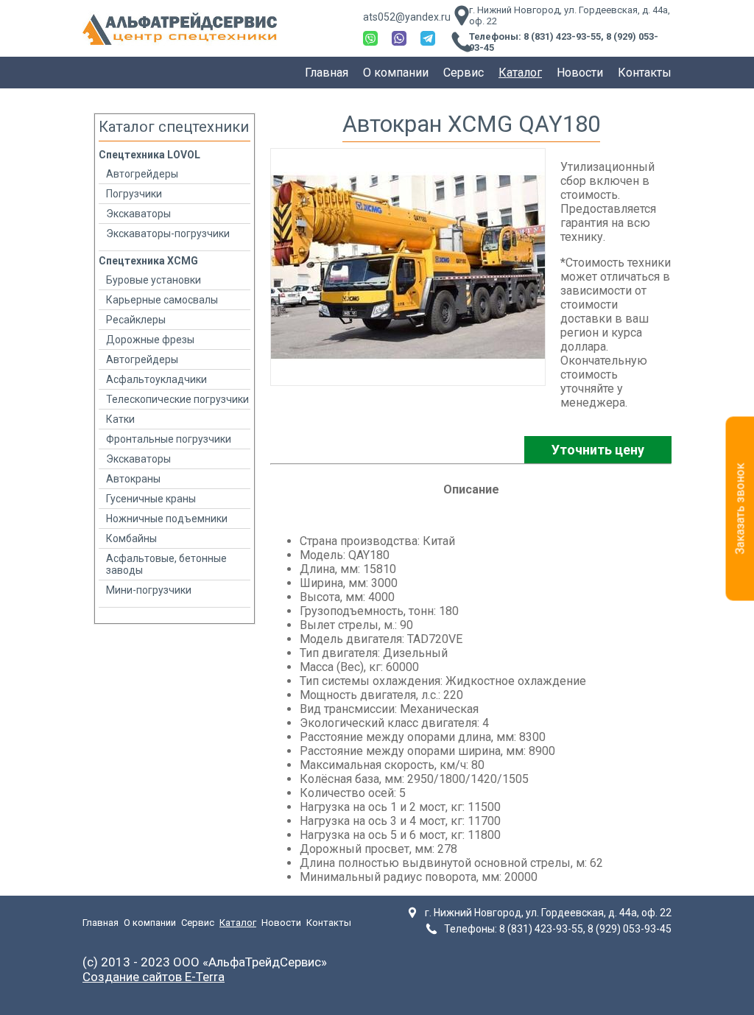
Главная (326, 73)
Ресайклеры (136, 320)
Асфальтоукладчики (156, 379)
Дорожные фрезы (150, 339)
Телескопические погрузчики (177, 399)
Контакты (645, 73)
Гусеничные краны (151, 499)
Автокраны (133, 479)
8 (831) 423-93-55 (562, 36)
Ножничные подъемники (167, 518)
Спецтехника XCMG (148, 261)
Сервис (463, 73)
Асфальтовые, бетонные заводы (166, 564)
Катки (120, 419)
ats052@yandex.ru (407, 17)
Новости (580, 73)
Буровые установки (153, 280)
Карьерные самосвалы (162, 300)
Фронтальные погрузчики (168, 439)
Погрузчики (134, 194)
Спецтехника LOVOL (149, 155)
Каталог (520, 73)
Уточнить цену (598, 449)
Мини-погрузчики (148, 590)
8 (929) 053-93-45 (630, 929)
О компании (396, 73)
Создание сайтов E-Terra (153, 976)
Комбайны (131, 538)
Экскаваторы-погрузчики (168, 233)
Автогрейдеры (142, 174)
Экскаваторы (138, 213)
